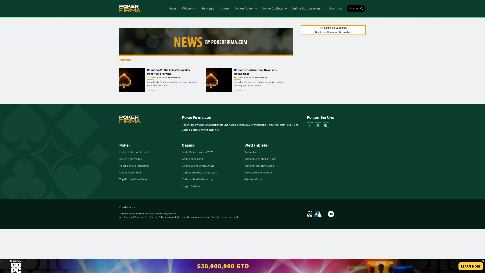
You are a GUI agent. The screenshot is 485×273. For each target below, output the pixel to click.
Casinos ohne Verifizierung (197, 179)
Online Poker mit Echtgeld (134, 152)
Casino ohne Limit (192, 158)
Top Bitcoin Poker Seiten (133, 179)
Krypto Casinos (191, 186)
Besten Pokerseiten (130, 158)
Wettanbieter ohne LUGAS (259, 158)
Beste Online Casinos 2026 (197, 152)
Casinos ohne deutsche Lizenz (199, 172)
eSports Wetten (253, 179)
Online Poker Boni (130, 172)
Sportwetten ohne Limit (258, 172)
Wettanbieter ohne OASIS (259, 165)
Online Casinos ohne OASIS (198, 165)
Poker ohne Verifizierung (134, 165)
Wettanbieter (252, 152)
